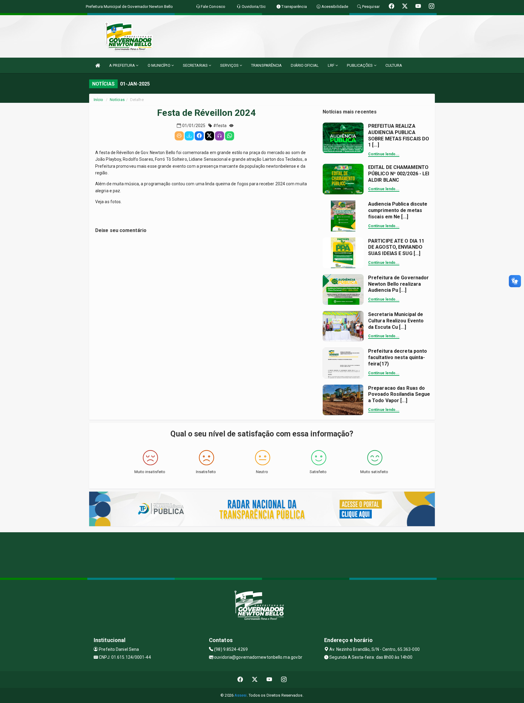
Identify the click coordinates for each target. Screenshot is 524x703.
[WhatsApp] (229, 135)
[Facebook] (199, 135)
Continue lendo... (383, 154)
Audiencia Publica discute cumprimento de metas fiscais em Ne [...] (398, 210)
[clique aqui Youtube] (269, 679)
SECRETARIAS (196, 65)
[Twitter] (209, 135)
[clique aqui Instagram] (284, 679)
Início (98, 99)
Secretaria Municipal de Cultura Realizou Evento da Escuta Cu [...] (396, 320)
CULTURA (393, 65)
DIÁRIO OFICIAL (304, 65)
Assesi (240, 695)
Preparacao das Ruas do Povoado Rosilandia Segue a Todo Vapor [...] (399, 394)
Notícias (117, 99)
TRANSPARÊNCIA (266, 65)
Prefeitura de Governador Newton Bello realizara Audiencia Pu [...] (398, 284)
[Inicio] (97, 65)
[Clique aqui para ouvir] (219, 135)
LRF (331, 65)
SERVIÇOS (230, 65)
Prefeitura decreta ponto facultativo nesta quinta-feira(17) (397, 357)
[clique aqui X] (255, 679)
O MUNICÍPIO (159, 65)
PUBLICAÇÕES (360, 65)
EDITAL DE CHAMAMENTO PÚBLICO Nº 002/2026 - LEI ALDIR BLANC (398, 173)
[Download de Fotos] (189, 135)
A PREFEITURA (122, 65)
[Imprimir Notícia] (179, 135)
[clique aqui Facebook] (240, 679)
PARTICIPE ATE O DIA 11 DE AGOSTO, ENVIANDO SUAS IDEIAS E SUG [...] (396, 247)
